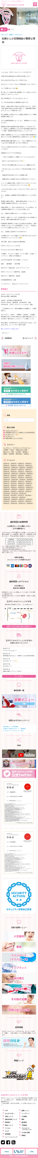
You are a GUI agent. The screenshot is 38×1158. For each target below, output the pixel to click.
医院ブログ (5, 333)
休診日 (12, 449)
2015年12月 (6, 499)
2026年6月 (14, 463)
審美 (12, 452)
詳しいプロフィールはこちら (10, 329)
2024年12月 (28, 471)
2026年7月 (6, 463)
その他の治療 (26, 1132)
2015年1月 (6, 503)
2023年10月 (14, 479)
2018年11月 (29, 487)
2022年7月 (21, 481)
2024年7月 (6, 475)
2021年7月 (6, 483)
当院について (9, 1116)
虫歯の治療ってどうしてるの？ (14, 438)
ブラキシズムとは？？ (11, 430)
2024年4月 (28, 475)
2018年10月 (6, 489)
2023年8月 (30, 479)
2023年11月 (6, 479)
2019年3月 (6, 487)
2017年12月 (6, 493)
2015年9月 (14, 499)
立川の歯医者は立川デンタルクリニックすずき (12, 5)
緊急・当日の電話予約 (20, 1151)
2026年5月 (21, 463)
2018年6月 (6, 491)
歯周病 (5, 453)
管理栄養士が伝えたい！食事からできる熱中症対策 (19, 432)
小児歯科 (18, 452)
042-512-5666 (15, 1103)
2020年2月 (14, 485)
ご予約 (31, 1151)
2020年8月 (29, 483)
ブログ (7, 1131)
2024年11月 (6, 473)
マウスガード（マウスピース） (21, 448)
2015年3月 (21, 501)
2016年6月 (22, 497)
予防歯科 (5, 449)
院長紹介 (26, 453)
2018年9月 (14, 489)
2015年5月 (6, 501)
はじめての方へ (10, 1113)
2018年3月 (21, 491)
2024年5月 (21, 475)
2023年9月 (22, 479)
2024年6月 (14, 475)
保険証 (24, 1135)
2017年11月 (14, 493)
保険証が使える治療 (21, 449)
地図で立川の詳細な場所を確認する (19, 626)
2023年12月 (28, 477)
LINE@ (6, 1151)
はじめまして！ (9, 436)
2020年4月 (6, 485)
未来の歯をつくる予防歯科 (10, 726)
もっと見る (19, 676)
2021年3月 (14, 483)
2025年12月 (28, 465)
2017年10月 (22, 493)
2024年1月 (21, 477)
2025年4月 (28, 469)
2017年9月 (6, 495)
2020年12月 (21, 483)
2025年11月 (6, 467)
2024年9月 (22, 473)
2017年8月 (14, 495)
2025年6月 (14, 469)
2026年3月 (6, 465)
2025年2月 (14, 471)
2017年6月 (28, 495)
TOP (4, 29)
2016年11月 (14, 497)
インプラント (7, 448)
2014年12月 (14, 503)
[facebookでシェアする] (8, 1142)
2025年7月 (6, 469)
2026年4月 (28, 463)
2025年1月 (21, 471)
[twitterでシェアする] (3, 1142)
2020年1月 (21, 485)
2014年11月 (22, 503)
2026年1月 (21, 465)
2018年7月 (29, 489)
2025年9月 (22, 467)
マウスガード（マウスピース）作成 (13, 730)
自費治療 (11, 453)
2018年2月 (28, 491)
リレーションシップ (11, 1137)
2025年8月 (30, 467)
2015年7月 (22, 499)
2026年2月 (14, 465)
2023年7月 (6, 481)
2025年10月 (14, 467)
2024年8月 (30, 473)
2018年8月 (22, 489)
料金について (9, 1125)
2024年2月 (14, 477)
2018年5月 (14, 491)
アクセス (7, 1128)
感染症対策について (11, 1119)
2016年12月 (6, 497)
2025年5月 (21, 469)
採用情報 (7, 1134)
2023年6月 (14, 481)
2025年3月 (6, 471)
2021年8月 (28, 481)
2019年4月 (28, 485)
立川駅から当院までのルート (11, 728)
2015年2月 (28, 501)
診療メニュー (26, 1110)
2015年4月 (14, 501)
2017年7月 (21, 495)
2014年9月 (30, 503)
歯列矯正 (25, 452)
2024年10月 (14, 473)
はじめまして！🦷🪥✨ (12, 434)
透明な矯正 (19, 453)
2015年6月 (29, 499)
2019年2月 (14, 487)
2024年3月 (6, 477)
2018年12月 (21, 487)
